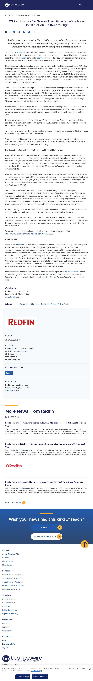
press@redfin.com (49, 277)
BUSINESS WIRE (21, 52)
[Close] (90, 669)
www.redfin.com (18, 245)
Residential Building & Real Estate (55, 304)
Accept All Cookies (40, 677)
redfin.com (41, 58)
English (9, 373)
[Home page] (14, 5)
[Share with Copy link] (34, 32)
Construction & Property (29, 304)
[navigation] (85, 5)
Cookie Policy (36, 671)
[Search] (80, 5)
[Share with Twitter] (19, 32)
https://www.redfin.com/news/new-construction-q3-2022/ (29, 234)
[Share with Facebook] (24, 32)
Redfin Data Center (60, 274)
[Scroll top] (84, 544)
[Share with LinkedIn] (14, 32)
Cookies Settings (23, 677)
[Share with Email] (29, 32)
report (23, 58)
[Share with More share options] (39, 32)
